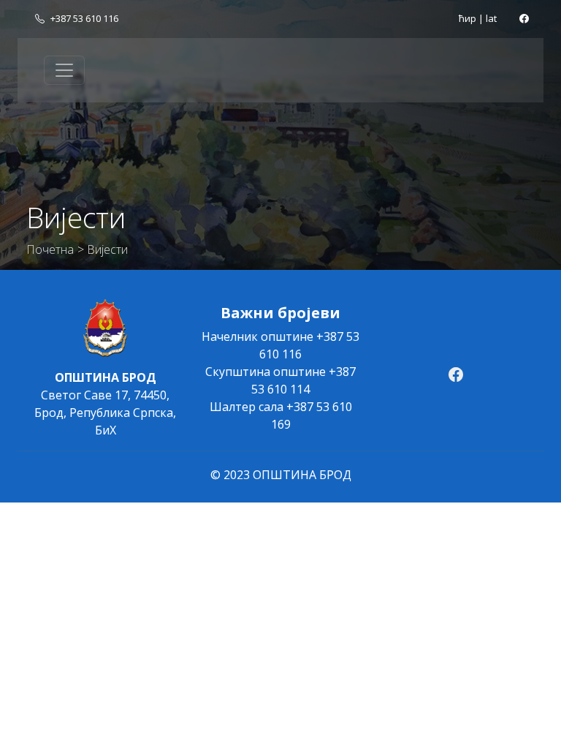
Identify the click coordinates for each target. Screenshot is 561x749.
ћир (467, 18)
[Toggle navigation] (64, 70)
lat (491, 18)
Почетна (50, 249)
